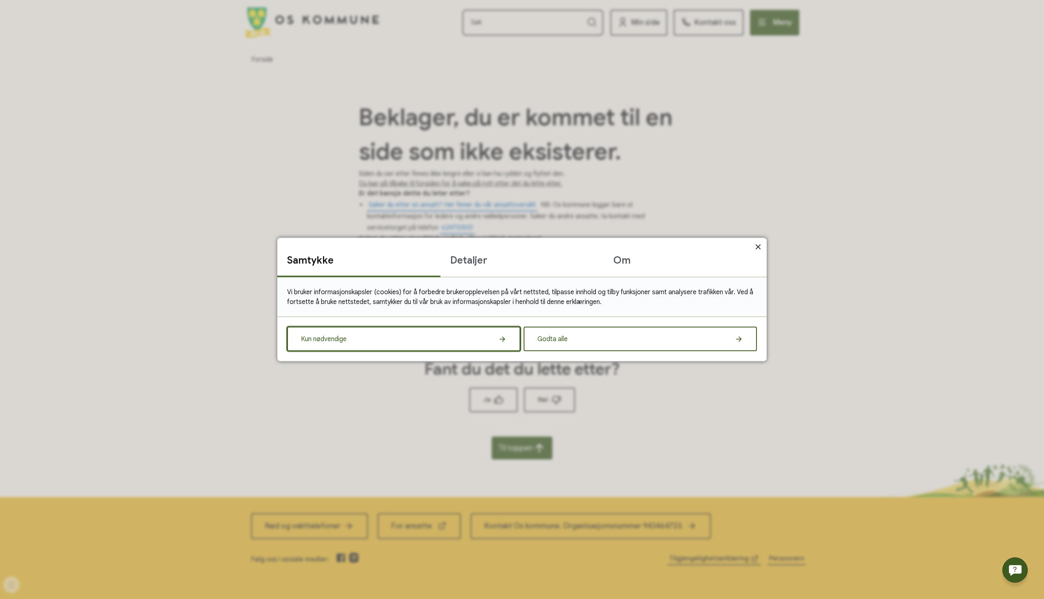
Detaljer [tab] (468, 260)
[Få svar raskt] (1015, 570)
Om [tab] (621, 260)
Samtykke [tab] (310, 260)
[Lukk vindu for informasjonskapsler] (758, 246)
